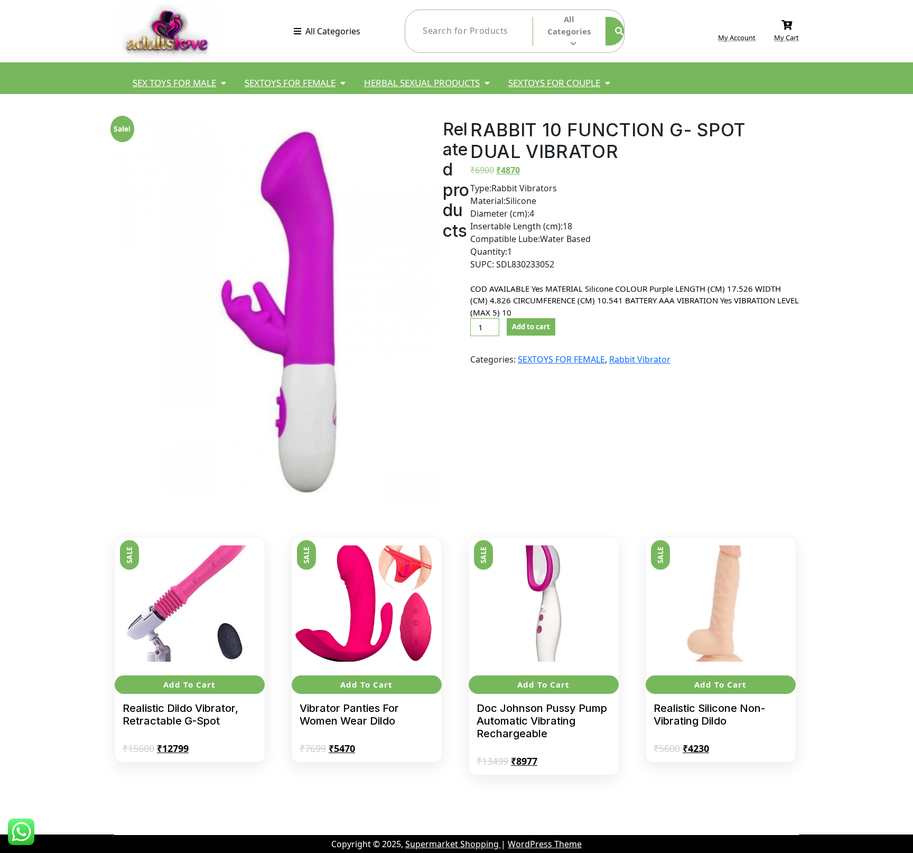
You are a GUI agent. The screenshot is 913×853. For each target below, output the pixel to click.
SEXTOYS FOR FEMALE (290, 83)
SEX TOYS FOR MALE (174, 83)
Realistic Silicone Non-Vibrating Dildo (709, 714)
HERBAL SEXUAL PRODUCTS (422, 83)
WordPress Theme (545, 844)
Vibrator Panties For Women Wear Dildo (349, 714)
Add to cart (531, 326)
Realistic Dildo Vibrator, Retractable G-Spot (180, 714)
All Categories (332, 31)
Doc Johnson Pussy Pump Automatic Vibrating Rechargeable (542, 721)
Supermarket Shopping (453, 844)
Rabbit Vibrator (639, 359)
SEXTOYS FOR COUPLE (554, 83)
